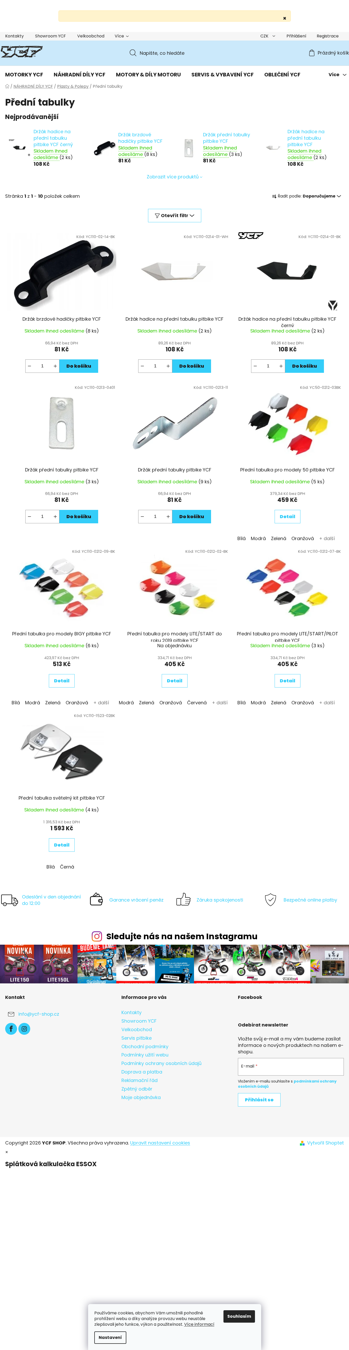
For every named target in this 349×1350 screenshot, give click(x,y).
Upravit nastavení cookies (160, 1143)
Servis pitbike (136, 1038)
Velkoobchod (90, 36)
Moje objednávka (141, 1097)
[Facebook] (11, 1029)
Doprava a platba (141, 1072)
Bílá (241, 538)
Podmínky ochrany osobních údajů (161, 1063)
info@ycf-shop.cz (38, 1014)
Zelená (278, 538)
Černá (67, 867)
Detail (287, 516)
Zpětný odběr (136, 1089)
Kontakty (14, 36)
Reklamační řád (139, 1080)
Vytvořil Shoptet (325, 1143)
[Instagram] (24, 1029)
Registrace (328, 36)
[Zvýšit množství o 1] (55, 366)
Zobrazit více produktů (173, 176)
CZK (264, 36)
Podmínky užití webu (144, 1055)
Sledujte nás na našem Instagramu (182, 936)
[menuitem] (24, 74)
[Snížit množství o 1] (29, 366)
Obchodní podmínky (144, 1046)
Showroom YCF (50, 36)
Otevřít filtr (174, 215)
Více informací (199, 1324)
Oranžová (302, 538)
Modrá (258, 538)
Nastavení (110, 1337)
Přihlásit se (259, 1099)
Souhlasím (239, 1316)
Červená (197, 702)
